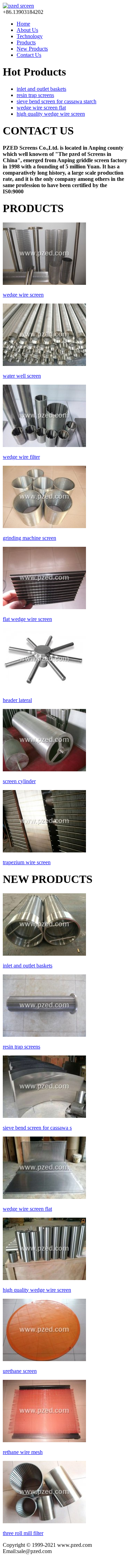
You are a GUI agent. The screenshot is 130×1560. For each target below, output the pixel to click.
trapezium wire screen (27, 862)
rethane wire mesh (23, 1452)
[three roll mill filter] (44, 1521)
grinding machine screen (29, 538)
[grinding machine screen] (44, 526)
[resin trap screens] (44, 1035)
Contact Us (29, 55)
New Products (32, 49)
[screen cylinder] (44, 769)
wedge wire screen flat (41, 108)
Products (26, 42)
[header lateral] (44, 688)
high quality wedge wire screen (51, 114)
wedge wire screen (23, 295)
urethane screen (20, 1371)
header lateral (17, 700)
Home (23, 24)
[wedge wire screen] (44, 283)
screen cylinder (19, 781)
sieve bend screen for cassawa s (37, 1128)
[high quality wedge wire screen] (44, 1278)
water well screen (22, 376)
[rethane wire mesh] (44, 1440)
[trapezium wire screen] (44, 850)
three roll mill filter (23, 1533)
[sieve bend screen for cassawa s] (44, 1116)
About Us (27, 30)
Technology (30, 36)
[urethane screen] (44, 1359)
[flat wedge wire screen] (44, 607)
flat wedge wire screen (27, 619)
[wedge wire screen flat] (44, 1197)
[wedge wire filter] (44, 445)
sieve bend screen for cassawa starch (56, 101)
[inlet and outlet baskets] (44, 954)
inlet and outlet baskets (41, 89)
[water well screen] (44, 364)
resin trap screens (35, 95)
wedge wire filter (21, 457)
